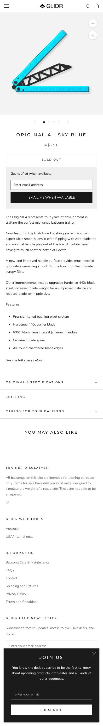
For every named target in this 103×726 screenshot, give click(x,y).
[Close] (94, 654)
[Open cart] (97, 6)
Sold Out (51, 159)
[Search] (88, 6)
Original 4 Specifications (34, 382)
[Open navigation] (6, 6)
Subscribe (51, 710)
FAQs (10, 570)
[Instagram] (7, 502)
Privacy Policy (16, 594)
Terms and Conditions (22, 602)
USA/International (19, 536)
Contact (11, 578)
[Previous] (35, 122)
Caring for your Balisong (35, 411)
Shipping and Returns (22, 586)
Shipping (15, 397)
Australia (12, 528)
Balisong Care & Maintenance (27, 562)
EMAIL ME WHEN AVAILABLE (52, 197)
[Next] (68, 122)
